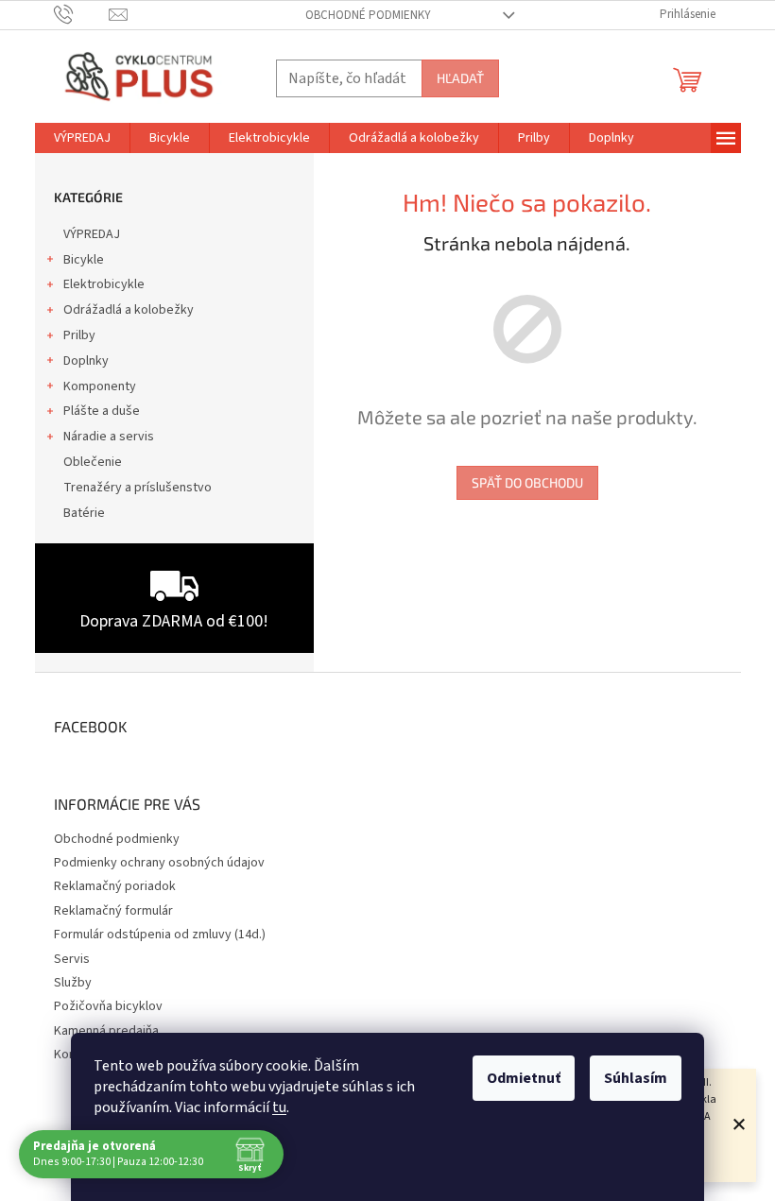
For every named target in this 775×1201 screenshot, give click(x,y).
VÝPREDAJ (91, 234)
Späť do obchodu (527, 482)
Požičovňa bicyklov (108, 1006)
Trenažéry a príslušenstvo (137, 487)
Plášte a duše (101, 411)
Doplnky (86, 361)
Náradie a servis (108, 436)
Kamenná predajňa (106, 1030)
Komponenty (99, 386)
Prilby (79, 335)
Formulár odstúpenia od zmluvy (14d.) (160, 934)
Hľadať (460, 78)
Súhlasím (635, 1078)
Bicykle (83, 259)
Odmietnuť (523, 1078)
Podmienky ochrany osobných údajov (159, 862)
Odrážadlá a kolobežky (128, 309)
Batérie (84, 513)
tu (279, 1107)
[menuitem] (82, 138)
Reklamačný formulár (113, 910)
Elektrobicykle (104, 284)
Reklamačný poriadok (115, 886)
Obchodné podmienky (368, 15)
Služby (73, 982)
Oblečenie (92, 462)
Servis (72, 959)
